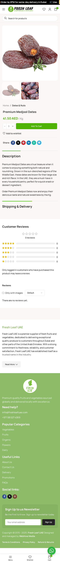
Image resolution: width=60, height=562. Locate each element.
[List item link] (30, 430)
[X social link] (18, 143)
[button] (5, 53)
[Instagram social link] (15, 496)
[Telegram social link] (39, 143)
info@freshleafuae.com (15, 412)
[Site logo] (20, 9)
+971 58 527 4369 (11, 417)
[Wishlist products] (44, 9)
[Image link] (30, 385)
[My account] (50, 9)
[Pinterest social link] (23, 143)
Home (6, 105)
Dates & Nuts (18, 105)
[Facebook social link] (13, 143)
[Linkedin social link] (29, 143)
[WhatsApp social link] (34, 143)
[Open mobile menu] (4, 9)
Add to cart (36, 126)
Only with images (14, 292)
